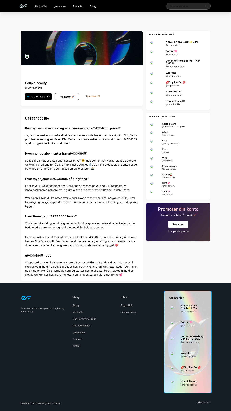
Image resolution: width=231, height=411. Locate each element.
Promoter (78, 6)
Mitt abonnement (82, 325)
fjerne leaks (60, 6)
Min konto (78, 312)
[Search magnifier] (206, 6)
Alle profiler (40, 6)
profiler (76, 345)
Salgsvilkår (127, 305)
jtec (208, 402)
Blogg (93, 6)
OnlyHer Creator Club (84, 318)
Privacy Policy (128, 312)
